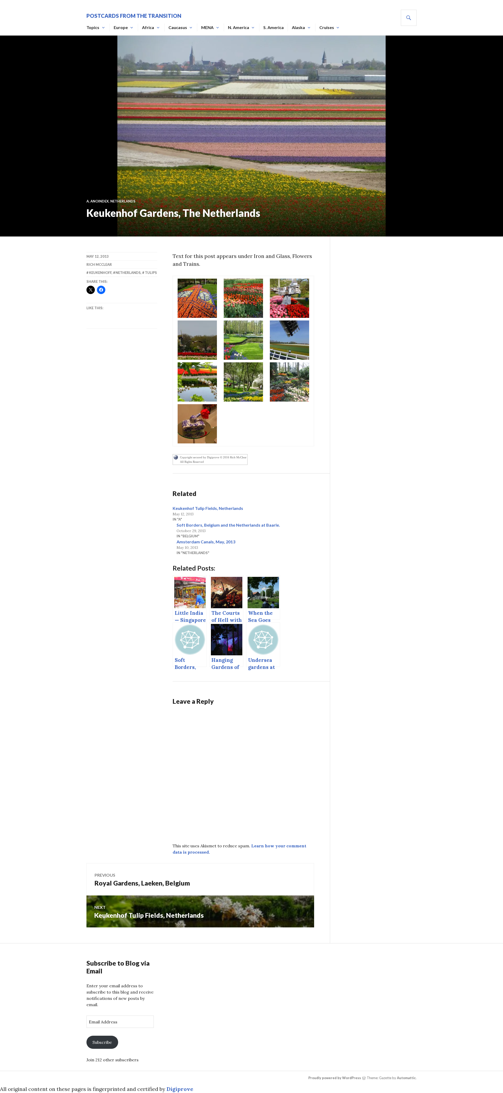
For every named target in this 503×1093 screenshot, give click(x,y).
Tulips (151, 273)
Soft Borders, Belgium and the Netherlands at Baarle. (228, 524)
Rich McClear (99, 264)
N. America (238, 27)
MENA (207, 27)
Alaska (298, 27)
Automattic (406, 1078)
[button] (197, 298)
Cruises (326, 27)
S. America (273, 27)
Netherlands (122, 201)
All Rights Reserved (192, 461)
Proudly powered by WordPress (334, 1078)
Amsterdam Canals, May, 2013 (206, 541)
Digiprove (180, 1089)
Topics (92, 27)
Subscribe (102, 1042)
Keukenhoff (100, 273)
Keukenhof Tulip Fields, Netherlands (208, 508)
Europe (121, 27)
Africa (148, 27)
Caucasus (177, 27)
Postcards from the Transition (133, 16)
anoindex (99, 201)
